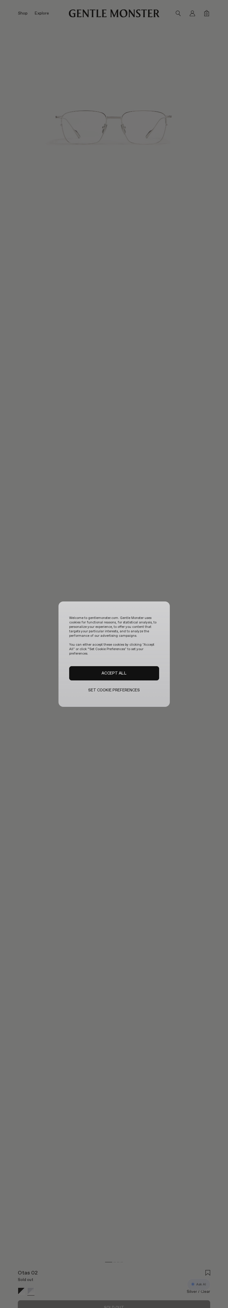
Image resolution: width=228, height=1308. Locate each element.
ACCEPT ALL (114, 673)
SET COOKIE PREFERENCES (114, 690)
